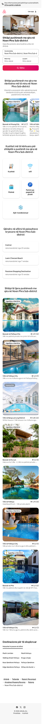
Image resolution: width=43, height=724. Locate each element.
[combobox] (20, 53)
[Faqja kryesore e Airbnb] (4, 11)
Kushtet (25, 713)
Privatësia (16, 713)
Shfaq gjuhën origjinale (12, 5)
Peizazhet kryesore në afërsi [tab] (13, 646)
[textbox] (11, 61)
